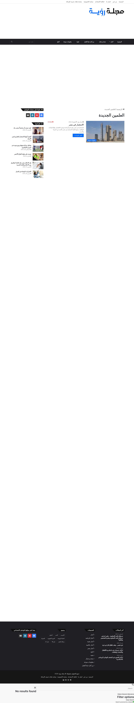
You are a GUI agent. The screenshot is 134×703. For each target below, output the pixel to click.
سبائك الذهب (61, 641)
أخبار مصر (90, 648)
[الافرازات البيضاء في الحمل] (38, 174)
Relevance (131, 694)
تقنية (78, 42)
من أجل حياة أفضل (89, 42)
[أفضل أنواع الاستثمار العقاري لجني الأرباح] (38, 139)
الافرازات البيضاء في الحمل (23, 171)
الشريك (43, 638)
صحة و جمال (102, 42)
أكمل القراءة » (78, 135)
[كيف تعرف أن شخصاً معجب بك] (38, 130)
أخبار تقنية (90, 641)
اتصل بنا (108, 1)
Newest (124, 694)
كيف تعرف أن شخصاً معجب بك (22, 128)
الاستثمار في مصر (76, 125)
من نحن (115, 1)
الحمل (50, 635)
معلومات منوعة (67, 42)
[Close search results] (35, 687)
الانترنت (62, 635)
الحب (56, 635)
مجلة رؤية (79, 122)
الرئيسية (121, 1)
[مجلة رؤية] (106, 12)
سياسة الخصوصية (88, 1)
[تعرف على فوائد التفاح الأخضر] (38, 156)
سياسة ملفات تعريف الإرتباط (74, 1)
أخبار (112, 42)
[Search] (67, 685)
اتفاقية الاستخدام (99, 1)
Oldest (120, 694)
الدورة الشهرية (51, 638)
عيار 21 (47, 641)
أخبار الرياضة (90, 638)
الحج (58, 42)
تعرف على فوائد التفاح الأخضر (22, 154)
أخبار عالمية (90, 645)
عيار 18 (53, 641)
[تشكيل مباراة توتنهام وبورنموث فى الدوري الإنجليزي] (38, 148)
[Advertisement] (47, 21)
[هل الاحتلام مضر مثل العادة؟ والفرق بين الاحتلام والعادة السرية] (38, 165)
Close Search (130, 700)
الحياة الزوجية (61, 638)
